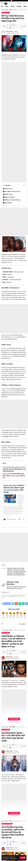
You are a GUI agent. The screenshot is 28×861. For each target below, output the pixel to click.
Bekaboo (9, 568)
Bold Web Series (8, 188)
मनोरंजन (3, 12)
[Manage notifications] (24, 857)
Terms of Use (13, 858)
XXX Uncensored (20, 575)
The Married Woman (19, 573)
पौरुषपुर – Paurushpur (10, 197)
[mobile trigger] (3, 3)
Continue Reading (14, 719)
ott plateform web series (19, 571)
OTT (8, 12)
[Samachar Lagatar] (5, 3)
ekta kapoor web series (13, 570)
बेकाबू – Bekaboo (8, 202)
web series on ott (11, 575)
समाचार (3, 632)
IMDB (6, 436)
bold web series (16, 568)
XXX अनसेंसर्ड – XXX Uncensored (12, 191)
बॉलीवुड (8, 729)
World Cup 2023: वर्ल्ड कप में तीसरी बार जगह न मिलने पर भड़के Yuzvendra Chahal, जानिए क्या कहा (14, 475)
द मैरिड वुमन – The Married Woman (13, 200)
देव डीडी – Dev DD (8, 194)
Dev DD (22, 568)
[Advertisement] (14, 122)
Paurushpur (10, 573)
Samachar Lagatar (9, 656)
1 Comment (23, 623)
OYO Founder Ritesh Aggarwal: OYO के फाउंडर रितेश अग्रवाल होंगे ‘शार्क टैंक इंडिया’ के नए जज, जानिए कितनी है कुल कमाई (14, 469)
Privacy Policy (5, 858)
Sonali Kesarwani (9, 31)
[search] (17, 3)
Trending (9, 823)
